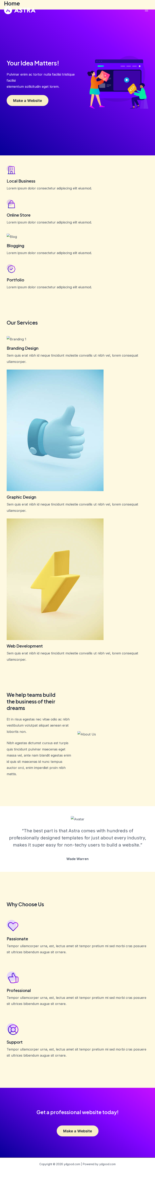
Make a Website (27, 100)
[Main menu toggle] (146, 10)
